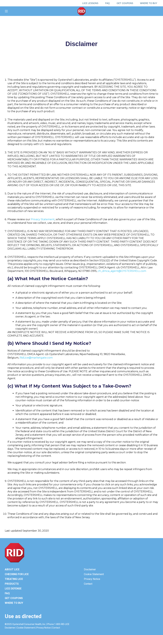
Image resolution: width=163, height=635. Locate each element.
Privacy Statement (43, 219)
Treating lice (14, 579)
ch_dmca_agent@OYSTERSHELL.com (122, 270)
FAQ (7, 593)
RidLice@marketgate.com (36, 357)
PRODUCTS (12, 583)
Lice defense (13, 588)
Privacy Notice (92, 579)
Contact (88, 583)
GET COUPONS (14, 598)
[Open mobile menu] (6, 11)
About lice (12, 569)
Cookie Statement (94, 574)
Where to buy (14, 602)
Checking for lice (17, 574)
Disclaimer (90, 569)
